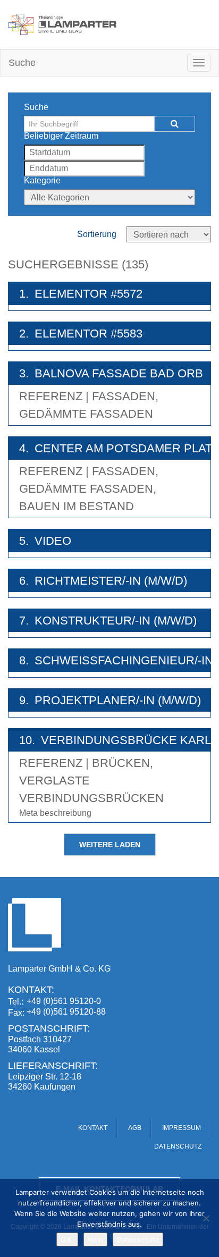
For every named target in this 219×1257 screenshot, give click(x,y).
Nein (95, 1239)
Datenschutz (138, 1239)
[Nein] (205, 1218)
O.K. (67, 1239)
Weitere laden (109, 844)
